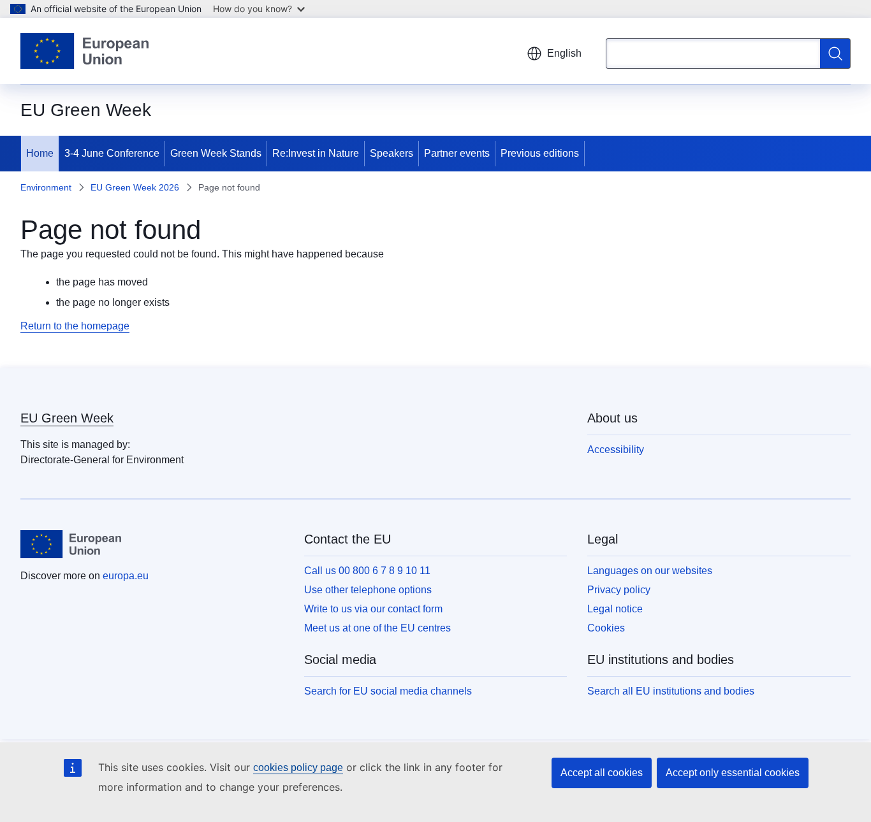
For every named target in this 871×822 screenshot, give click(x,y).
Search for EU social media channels (388, 691)
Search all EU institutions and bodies (670, 691)
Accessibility (615, 449)
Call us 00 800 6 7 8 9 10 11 (367, 570)
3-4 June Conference (111, 153)
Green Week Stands (215, 153)
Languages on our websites (649, 570)
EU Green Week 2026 (135, 187)
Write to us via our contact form (373, 608)
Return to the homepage (74, 326)
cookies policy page (298, 767)
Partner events (457, 153)
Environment (45, 187)
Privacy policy (618, 589)
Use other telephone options (368, 589)
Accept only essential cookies (733, 772)
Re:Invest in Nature (315, 153)
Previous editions (540, 153)
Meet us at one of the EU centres (377, 628)
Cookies (606, 628)
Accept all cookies (601, 772)
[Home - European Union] (84, 51)
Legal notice (615, 608)
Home (40, 153)
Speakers (391, 153)
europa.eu (126, 575)
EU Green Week (66, 418)
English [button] (564, 53)
